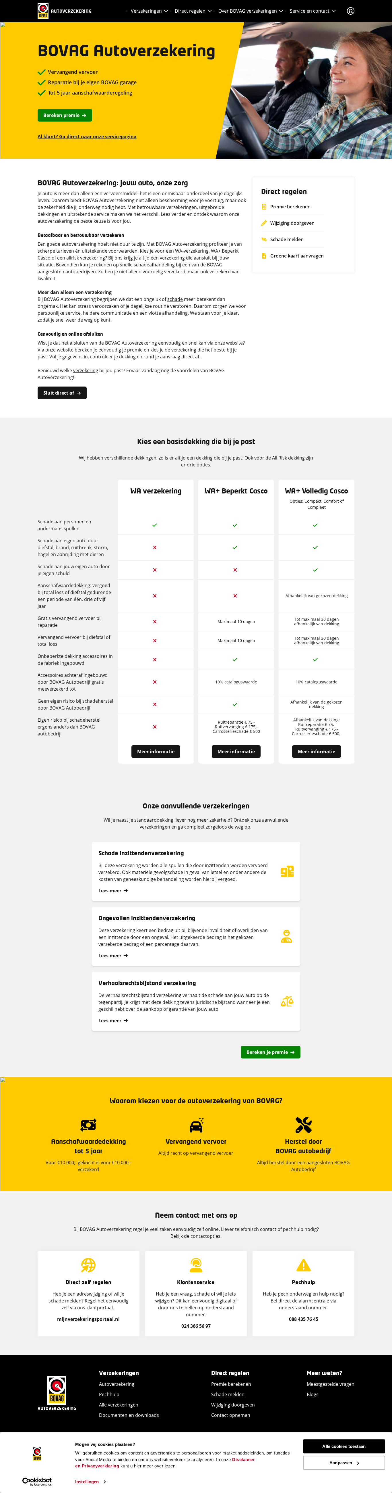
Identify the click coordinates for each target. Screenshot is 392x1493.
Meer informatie (155, 751)
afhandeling (175, 313)
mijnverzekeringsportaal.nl (88, 1319)
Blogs (313, 1394)
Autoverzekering (116, 1384)
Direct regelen (190, 11)
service (73, 313)
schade (175, 299)
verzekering (85, 370)
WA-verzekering (192, 251)
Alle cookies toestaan (344, 1446)
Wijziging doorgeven (233, 1405)
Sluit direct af (58, 393)
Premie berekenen (231, 1384)
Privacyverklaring (100, 1465)
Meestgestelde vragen (330, 1384)
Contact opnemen (230, 1415)
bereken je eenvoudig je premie (109, 350)
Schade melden (227, 1394)
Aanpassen (340, 1462)
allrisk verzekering (85, 258)
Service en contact (309, 11)
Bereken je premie (267, 1052)
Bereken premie (61, 115)
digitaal (223, 1301)
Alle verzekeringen (118, 1405)
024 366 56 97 (196, 1326)
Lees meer (109, 890)
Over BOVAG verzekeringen (247, 11)
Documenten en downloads (129, 1415)
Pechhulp (109, 1394)
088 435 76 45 (303, 1319)
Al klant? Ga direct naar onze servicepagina (87, 136)
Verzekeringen (146, 11)
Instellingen (87, 1481)
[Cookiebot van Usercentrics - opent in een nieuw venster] (37, 1481)
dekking (127, 356)
